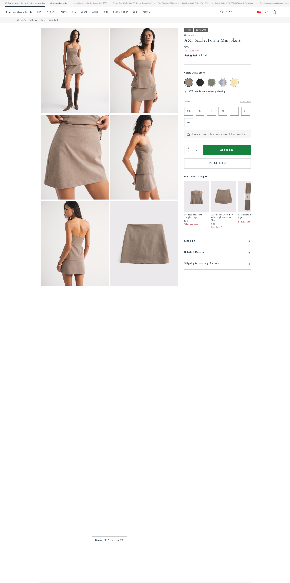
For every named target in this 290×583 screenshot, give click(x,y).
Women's (51, 12)
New (39, 12)
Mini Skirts (54, 20)
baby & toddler (120, 12)
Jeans (84, 12)
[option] (196, 205)
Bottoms (33, 20)
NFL (74, 12)
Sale (135, 12)
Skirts (42, 20)
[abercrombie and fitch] (18, 12)
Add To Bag (226, 150)
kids (106, 12)
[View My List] (266, 12)
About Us (147, 12)
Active (95, 12)
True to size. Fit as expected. (230, 134)
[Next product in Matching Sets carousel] (247, 196)
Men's (64, 12)
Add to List (220, 163)
